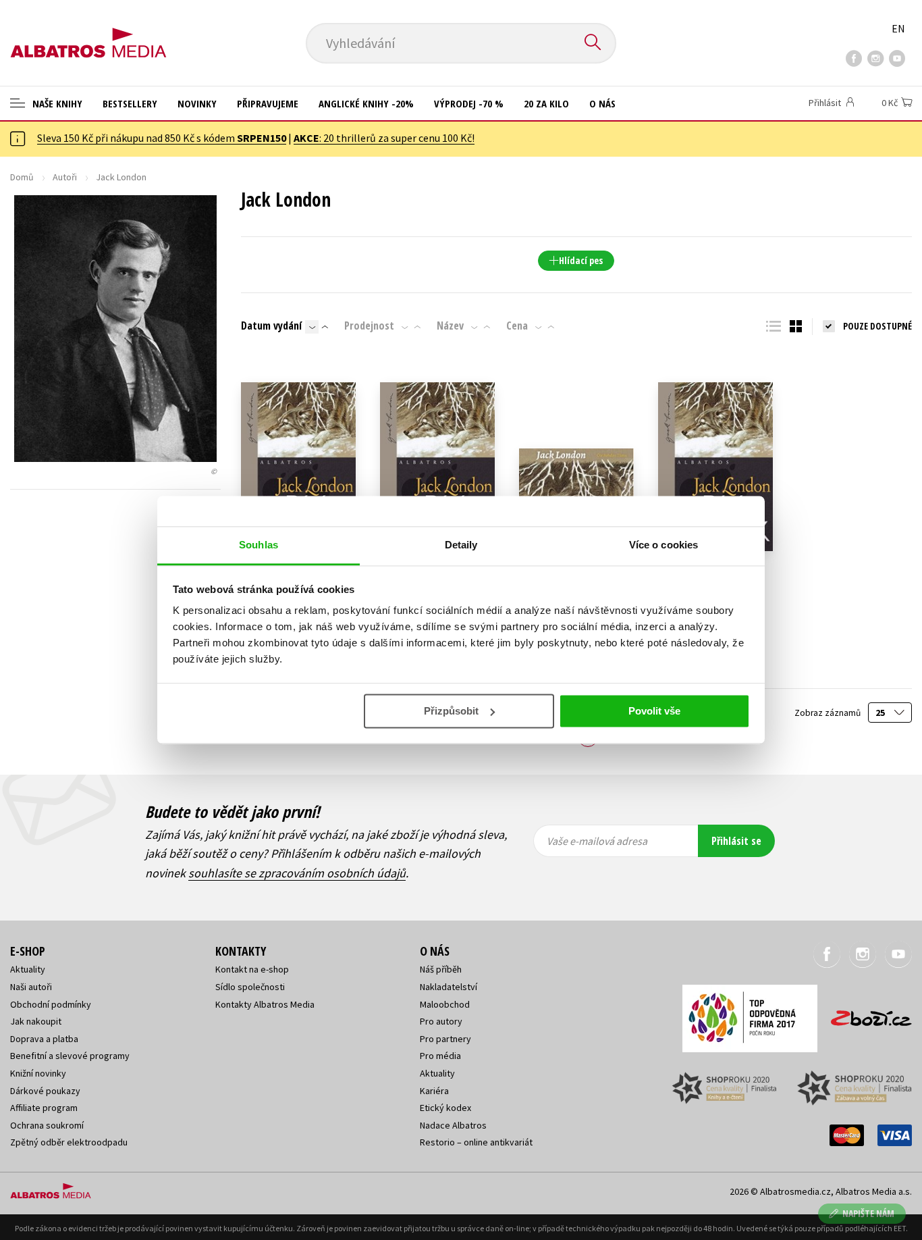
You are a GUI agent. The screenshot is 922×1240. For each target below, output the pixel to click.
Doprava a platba (44, 1039)
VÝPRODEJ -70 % (469, 103)
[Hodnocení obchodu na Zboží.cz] (864, 1014)
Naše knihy (56, 103)
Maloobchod (445, 1004)
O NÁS (602, 103)
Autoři (65, 177)
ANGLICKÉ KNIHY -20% (366, 103)
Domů (22, 177)
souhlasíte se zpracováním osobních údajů (297, 873)
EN (898, 28)
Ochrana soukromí (47, 1125)
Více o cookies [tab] (663, 544)
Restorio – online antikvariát (476, 1142)
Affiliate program (44, 1108)
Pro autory (441, 1021)
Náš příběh (441, 969)
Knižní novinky (38, 1073)
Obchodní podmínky (50, 1004)
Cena (517, 325)
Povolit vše (654, 711)
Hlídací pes (581, 260)
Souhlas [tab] (258, 544)
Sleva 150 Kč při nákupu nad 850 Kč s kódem (161, 138)
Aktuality (27, 969)
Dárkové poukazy (45, 1091)
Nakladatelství (448, 987)
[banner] (88, 31)
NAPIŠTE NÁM (868, 1213)
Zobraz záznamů (828, 713)
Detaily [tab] (461, 544)
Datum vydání (271, 325)
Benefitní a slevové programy (70, 1056)
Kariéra (434, 1091)
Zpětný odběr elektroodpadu (69, 1142)
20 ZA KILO (546, 103)
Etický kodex (445, 1108)
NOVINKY (197, 103)
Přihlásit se (736, 840)
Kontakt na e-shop (252, 969)
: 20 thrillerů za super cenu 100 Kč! (384, 138)
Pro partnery (445, 1039)
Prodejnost (369, 325)
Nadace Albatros (453, 1125)
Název (450, 325)
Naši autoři (31, 987)
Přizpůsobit (451, 711)
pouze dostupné (877, 325)
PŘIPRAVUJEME (267, 103)
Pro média (440, 1056)
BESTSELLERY (130, 103)
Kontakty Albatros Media (265, 1004)
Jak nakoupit (35, 1021)
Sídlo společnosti (250, 987)
